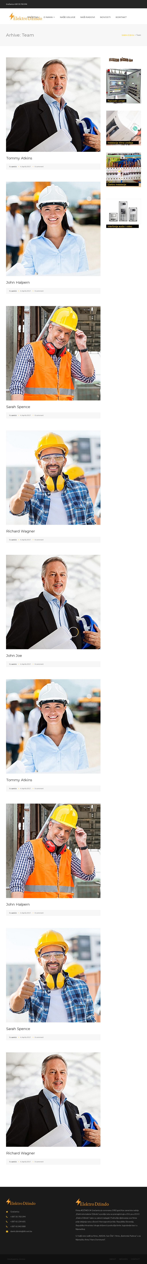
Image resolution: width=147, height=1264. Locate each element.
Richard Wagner (20, 531)
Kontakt (121, 17)
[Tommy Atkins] (53, 104)
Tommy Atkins (19, 158)
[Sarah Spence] (53, 353)
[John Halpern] (53, 228)
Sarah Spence (18, 407)
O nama (48, 17)
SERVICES (123, 1259)
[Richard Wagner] (53, 477)
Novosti (105, 17)
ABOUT (112, 1259)
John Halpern (18, 282)
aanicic (14, 166)
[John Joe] (53, 602)
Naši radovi (87, 17)
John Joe (14, 655)
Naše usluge (67, 17)
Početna (32, 17)
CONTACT (135, 1259)
